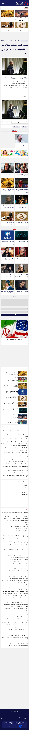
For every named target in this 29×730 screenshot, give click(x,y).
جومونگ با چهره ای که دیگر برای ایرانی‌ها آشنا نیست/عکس (22, 175)
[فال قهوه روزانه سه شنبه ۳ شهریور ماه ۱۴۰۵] (7, 25)
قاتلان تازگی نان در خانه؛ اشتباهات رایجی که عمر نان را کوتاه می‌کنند (15, 530)
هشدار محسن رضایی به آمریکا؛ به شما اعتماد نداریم (18, 587)
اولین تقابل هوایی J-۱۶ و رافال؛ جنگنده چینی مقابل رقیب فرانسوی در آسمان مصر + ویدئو (21, 19)
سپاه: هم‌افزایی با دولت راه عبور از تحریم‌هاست (19, 633)
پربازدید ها (23, 427)
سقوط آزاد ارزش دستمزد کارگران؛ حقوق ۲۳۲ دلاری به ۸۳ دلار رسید (15, 518)
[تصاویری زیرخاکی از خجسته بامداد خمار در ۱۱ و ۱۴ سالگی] (7, 285)
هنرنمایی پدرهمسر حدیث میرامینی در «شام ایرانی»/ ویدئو (15, 459)
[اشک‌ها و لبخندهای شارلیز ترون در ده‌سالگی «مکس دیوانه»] (21, 199)
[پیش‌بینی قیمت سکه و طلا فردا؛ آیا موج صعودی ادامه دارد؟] (22, 386)
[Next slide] (27, 328)
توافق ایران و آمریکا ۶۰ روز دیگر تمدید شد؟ (14, 339)
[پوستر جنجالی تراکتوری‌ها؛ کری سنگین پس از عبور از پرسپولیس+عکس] (22, 379)
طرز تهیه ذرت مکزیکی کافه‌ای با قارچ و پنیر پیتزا (19, 557)
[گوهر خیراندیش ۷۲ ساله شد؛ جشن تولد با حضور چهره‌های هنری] (21, 268)
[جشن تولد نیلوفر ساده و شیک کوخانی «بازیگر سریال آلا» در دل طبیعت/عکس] (7, 199)
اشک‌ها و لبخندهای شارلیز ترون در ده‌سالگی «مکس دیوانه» (22, 206)
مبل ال (26, 496)
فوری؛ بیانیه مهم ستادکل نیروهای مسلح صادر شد (18, 578)
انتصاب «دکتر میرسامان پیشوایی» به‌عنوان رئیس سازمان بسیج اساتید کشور (14, 622)
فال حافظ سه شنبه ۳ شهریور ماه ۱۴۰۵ (21, 29)
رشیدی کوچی (24, 126)
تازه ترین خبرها (25, 494)
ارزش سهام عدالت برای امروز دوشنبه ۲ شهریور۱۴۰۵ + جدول (17, 641)
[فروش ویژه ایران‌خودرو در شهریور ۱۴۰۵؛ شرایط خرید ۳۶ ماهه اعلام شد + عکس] (7, 235)
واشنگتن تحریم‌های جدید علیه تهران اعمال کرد (19, 528)
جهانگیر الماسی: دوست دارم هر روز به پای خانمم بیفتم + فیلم (15, 452)
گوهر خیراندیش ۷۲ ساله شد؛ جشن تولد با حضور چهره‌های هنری (21, 275)
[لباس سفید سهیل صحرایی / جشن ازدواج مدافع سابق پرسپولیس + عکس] (21, 183)
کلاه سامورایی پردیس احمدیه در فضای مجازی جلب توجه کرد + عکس (15, 585)
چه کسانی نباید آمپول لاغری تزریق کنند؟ (20, 561)
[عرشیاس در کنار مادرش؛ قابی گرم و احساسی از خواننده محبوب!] (21, 285)
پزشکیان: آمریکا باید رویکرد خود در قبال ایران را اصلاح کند (17, 582)
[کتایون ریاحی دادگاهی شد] (7, 168)
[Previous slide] (2, 328)
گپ (26, 718)
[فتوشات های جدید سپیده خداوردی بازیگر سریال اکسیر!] (7, 252)
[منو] (3, 3)
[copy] (26, 122)
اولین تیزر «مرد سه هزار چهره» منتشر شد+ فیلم (18, 461)
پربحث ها (4, 427)
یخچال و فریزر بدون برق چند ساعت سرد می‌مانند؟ (18, 559)
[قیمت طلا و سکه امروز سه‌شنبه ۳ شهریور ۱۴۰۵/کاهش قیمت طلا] (7, 13)
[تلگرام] (4, 122)
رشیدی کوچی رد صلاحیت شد (21, 145)
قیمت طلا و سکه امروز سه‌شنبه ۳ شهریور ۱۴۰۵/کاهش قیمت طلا (7, 18)
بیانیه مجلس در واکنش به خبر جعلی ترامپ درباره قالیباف (17, 598)
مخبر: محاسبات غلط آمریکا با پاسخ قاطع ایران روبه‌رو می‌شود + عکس (15, 604)
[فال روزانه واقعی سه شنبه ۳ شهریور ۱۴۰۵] (21, 235)
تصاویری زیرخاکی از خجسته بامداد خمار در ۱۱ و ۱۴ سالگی (7, 292)
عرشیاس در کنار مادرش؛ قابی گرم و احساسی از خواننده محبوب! (22, 292)
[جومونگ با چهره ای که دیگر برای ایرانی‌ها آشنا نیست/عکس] (21, 168)
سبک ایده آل (25, 487)
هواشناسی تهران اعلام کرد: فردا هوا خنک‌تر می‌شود (18, 643)
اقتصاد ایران (25, 485)
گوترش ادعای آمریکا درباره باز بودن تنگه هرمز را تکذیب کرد (17, 635)
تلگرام (22, 718)
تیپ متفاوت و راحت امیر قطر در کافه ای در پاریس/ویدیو (15, 441)
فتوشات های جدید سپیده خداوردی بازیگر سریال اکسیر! (8, 258)
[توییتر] (2, 122)
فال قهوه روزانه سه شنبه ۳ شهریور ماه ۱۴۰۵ (7, 29)
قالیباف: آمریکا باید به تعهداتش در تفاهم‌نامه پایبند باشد (17, 606)
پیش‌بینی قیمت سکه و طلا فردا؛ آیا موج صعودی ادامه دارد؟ (11, 385)
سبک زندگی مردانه (24, 490)
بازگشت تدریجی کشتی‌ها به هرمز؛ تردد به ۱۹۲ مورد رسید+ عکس (16, 574)
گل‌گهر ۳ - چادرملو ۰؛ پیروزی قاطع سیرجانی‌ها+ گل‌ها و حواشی (16, 602)
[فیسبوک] (7, 122)
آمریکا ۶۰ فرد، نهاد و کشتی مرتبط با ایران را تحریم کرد (18, 576)
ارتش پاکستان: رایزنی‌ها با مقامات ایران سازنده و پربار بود (17, 555)
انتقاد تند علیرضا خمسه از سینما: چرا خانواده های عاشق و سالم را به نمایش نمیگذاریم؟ (22, 259)
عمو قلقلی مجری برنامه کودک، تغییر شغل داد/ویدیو (17, 470)
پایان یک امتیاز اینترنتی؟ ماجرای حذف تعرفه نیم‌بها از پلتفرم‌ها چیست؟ (15, 516)
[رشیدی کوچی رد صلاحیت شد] (21, 138)
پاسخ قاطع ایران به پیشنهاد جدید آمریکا (19, 450)
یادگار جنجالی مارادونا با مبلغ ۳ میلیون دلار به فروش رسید (10, 416)
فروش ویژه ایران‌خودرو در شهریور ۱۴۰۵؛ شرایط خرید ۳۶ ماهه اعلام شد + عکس (7, 243)
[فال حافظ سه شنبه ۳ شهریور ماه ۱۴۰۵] (21, 25)
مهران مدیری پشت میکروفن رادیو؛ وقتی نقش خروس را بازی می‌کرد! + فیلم (14, 580)
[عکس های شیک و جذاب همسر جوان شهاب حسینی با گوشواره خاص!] (7, 268)
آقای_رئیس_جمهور (16, 126)
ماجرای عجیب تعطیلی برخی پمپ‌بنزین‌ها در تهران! (18, 526)
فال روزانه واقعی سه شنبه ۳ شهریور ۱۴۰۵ (23, 242)
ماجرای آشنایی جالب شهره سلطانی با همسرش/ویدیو (17, 473)
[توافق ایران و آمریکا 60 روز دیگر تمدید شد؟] (14, 329)
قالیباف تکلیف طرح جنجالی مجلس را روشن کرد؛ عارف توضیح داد (16, 608)
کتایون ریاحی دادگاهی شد (9, 174)
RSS (11, 712)
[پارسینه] (21, 3)
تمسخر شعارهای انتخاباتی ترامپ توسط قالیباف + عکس (17, 645)
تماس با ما (16, 712)
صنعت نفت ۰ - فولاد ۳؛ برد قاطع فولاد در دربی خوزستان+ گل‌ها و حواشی (14, 593)
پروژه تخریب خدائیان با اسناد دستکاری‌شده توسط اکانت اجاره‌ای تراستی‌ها (14, 625)
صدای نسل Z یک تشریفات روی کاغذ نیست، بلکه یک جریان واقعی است (15, 591)
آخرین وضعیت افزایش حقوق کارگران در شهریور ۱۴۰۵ (18, 600)
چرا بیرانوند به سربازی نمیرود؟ (12, 422)
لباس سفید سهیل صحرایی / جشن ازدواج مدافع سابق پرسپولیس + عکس (22, 191)
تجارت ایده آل (25, 492)
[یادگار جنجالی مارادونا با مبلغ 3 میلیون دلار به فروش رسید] (22, 416)
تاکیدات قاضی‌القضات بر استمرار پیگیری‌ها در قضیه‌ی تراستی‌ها (16, 627)
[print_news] (9, 122)
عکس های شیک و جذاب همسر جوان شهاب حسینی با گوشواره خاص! (8, 276)
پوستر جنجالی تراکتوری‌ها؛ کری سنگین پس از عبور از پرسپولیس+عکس (10, 379)
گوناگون (26, 7)
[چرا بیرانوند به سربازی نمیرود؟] (22, 423)
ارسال (14, 315)
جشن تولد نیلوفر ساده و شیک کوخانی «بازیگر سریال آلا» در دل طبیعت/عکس (8, 207)
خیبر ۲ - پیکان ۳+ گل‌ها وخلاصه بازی (20, 616)
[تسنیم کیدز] (14, 153)
